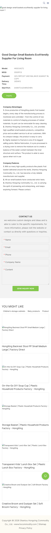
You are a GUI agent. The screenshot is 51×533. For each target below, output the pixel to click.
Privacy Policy (25, 528)
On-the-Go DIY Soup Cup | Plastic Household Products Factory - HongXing (23, 387)
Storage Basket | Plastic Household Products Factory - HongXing (25, 427)
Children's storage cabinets (14, 311)
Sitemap (42, 524)
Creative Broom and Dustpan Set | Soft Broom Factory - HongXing (22, 505)
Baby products (34, 311)
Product (45, 311)
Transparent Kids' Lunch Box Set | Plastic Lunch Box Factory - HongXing (23, 466)
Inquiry (9, 96)
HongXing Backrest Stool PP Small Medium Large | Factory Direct (24, 348)
